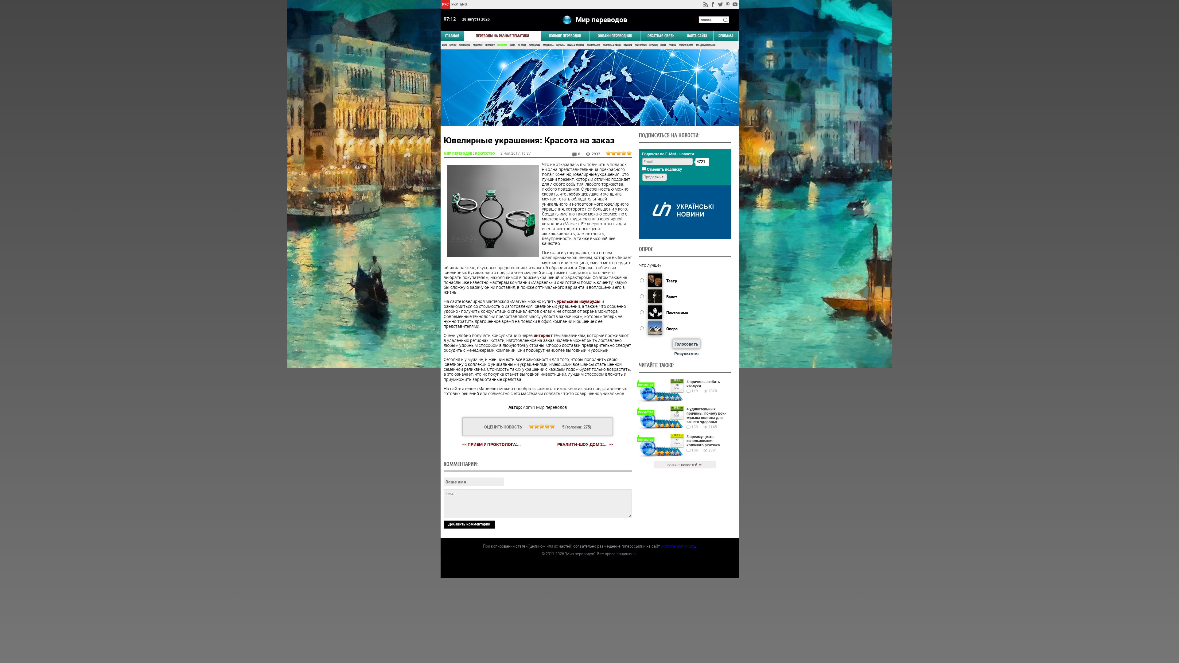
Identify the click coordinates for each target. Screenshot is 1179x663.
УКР (454, 4)
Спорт (663, 45)
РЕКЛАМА (725, 35)
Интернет (490, 45)
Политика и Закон (612, 45)
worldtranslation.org (678, 546)
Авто (444, 45)
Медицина (548, 45)
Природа (628, 45)
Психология (641, 45)
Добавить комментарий (469, 523)
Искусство (502, 45)
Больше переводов (565, 35)
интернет (543, 335)
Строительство (686, 45)
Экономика (464, 45)
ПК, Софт (522, 45)
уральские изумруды (579, 301)
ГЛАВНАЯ (452, 35)
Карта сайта (697, 35)
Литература (534, 45)
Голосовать (686, 344)
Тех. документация (705, 45)
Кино (512, 45)
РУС (445, 4)
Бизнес (452, 45)
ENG (463, 4)
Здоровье (478, 45)
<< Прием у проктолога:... (491, 444)
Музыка (560, 45)
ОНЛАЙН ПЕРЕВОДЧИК (615, 35)
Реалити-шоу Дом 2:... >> (585, 444)
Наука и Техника (575, 45)
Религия (653, 45)
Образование (593, 45)
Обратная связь (661, 35)
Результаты (686, 353)
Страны (672, 45)
